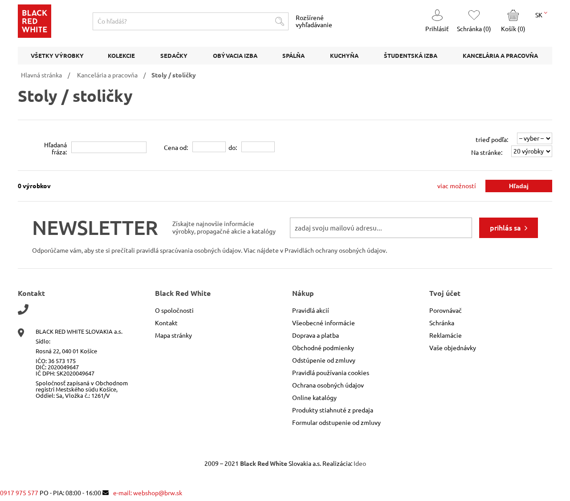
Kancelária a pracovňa (107, 75)
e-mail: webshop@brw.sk (147, 493)
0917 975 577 (19, 493)
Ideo (360, 463)
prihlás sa (505, 228)
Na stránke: (486, 152)
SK (539, 15)
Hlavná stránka (41, 75)
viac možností (456, 186)
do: (232, 147)
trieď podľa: (492, 139)
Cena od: (176, 147)
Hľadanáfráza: (55, 148)
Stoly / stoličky (173, 75)
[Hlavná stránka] (34, 35)
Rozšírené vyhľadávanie (314, 21)
